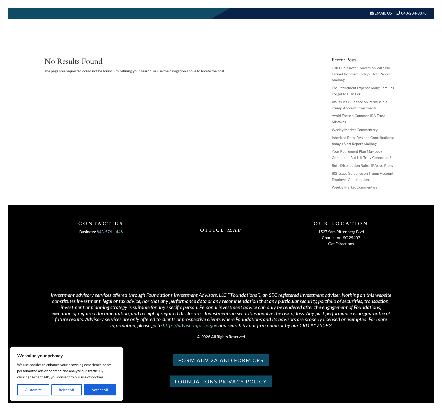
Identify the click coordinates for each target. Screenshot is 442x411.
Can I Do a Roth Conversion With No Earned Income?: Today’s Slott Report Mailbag (361, 74)
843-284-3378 (414, 13)
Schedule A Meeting (400, 41)
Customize (33, 389)
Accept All (100, 389)
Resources (329, 41)
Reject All (66, 389)
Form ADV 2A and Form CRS (221, 360)
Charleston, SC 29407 (341, 237)
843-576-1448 (110, 231)
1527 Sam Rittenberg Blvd (341, 231)
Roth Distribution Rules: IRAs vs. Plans (362, 165)
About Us (259, 41)
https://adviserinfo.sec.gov (190, 325)
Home (235, 41)
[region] (66, 374)
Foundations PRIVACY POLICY (221, 381)
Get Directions (341, 243)
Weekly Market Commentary (355, 129)
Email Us (383, 13)
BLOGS (359, 41)
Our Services (295, 41)
